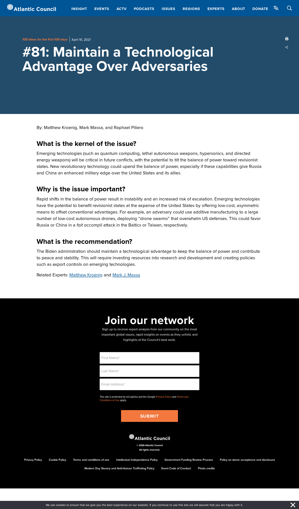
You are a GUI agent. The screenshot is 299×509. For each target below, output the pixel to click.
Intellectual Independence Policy (137, 460)
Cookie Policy (57, 460)
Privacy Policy (163, 396)
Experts (216, 8)
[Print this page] (287, 39)
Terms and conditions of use (91, 460)
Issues (168, 8)
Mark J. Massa (126, 274)
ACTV (122, 8)
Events (101, 8)
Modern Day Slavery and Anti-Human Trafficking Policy (119, 468)
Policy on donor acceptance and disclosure (247, 460)
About (238, 8)
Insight (79, 8)
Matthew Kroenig (86, 274)
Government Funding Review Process (189, 460)
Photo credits (206, 468)
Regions (191, 8)
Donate (260, 8)
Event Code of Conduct (176, 468)
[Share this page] (287, 47)
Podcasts (144, 8)
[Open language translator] (276, 8)
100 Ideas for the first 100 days (45, 39)
